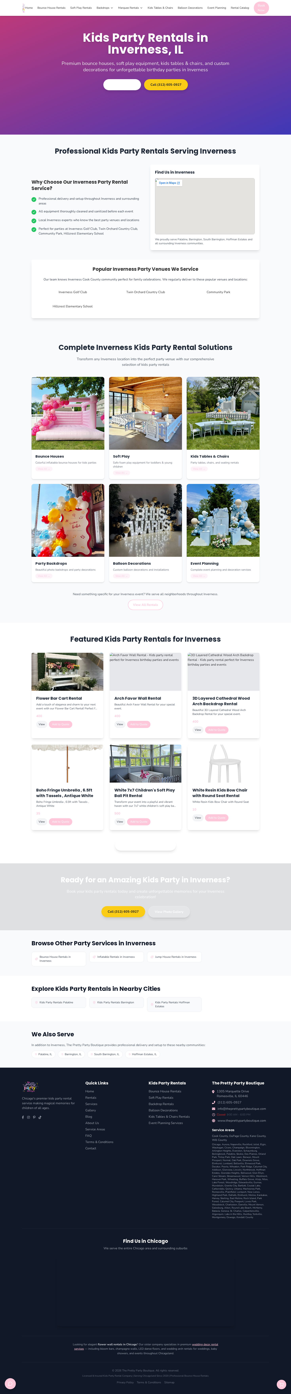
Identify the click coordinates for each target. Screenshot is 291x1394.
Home (29, 8)
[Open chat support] (10, 1383)
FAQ (88, 1136)
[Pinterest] (34, 1117)
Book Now (261, 7)
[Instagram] (28, 1117)
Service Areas (95, 1129)
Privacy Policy (125, 1382)
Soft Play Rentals (81, 8)
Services (91, 1104)
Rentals (90, 1098)
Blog (88, 1117)
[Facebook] (23, 1117)
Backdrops (103, 8)
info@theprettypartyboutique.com (242, 1109)
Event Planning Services (166, 1123)
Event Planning (216, 8)
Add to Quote (60, 724)
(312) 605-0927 (230, 1102)
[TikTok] (40, 1117)
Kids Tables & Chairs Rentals (169, 1117)
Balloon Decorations (190, 8)
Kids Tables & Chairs (160, 8)
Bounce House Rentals (51, 8)
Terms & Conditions (99, 1142)
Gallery (90, 1110)
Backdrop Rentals (161, 1104)
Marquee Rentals (128, 8)
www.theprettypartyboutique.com (242, 1120)
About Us (92, 1123)
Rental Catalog (240, 8)
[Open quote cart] (281, 1384)
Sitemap (169, 1382)
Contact (90, 1148)
